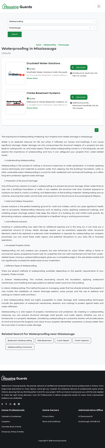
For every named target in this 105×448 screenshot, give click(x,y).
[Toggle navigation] (98, 6)
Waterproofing (50, 45)
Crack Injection (82, 340)
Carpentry (6, 421)
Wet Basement (44, 340)
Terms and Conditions (51, 421)
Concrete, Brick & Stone (11, 426)
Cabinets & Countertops (11, 416)
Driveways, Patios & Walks (13, 432)
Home (38, 45)
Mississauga (63, 45)
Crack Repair (63, 340)
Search (15, 34)
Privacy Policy (48, 416)
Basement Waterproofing (20, 340)
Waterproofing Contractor (20, 347)
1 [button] (96, 130)
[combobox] (9, 21)
